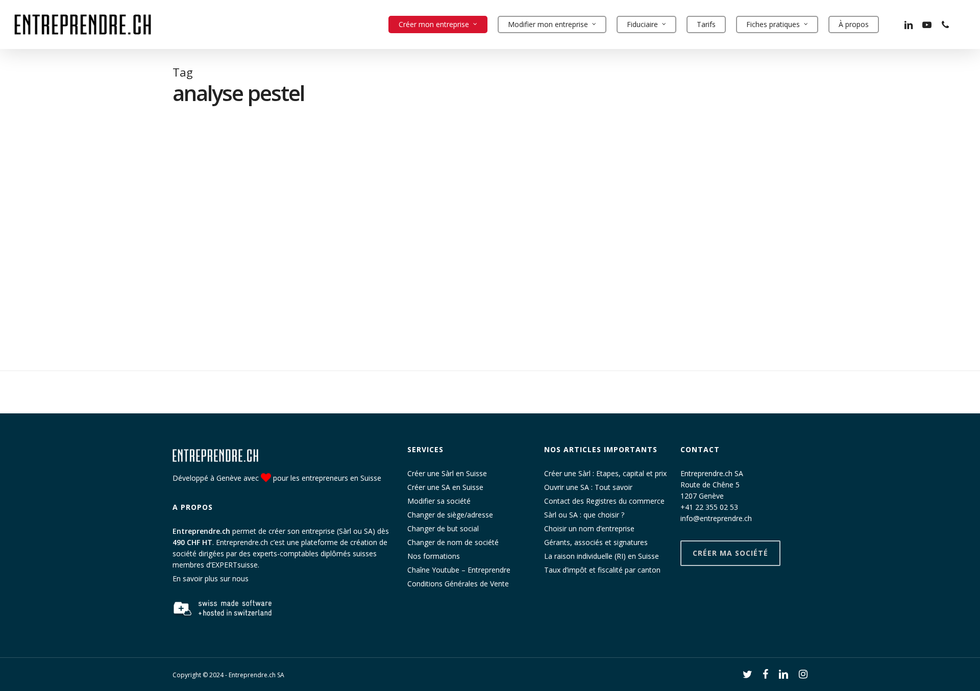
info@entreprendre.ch (716, 518)
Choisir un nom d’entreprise (589, 528)
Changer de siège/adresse (450, 515)
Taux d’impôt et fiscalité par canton (602, 570)
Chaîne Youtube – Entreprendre (458, 570)
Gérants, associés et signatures (596, 542)
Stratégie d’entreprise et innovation (59, 294)
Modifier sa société (439, 501)
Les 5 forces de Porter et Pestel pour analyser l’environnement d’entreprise (78, 269)
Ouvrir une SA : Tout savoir (588, 487)
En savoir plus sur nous (211, 578)
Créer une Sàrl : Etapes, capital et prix (605, 473)
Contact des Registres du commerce (604, 501)
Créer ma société (730, 553)
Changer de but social (443, 528)
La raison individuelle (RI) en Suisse (601, 556)
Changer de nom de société (453, 542)
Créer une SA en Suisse (445, 487)
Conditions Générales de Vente (458, 583)
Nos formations (433, 556)
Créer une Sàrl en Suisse (447, 473)
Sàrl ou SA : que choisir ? (584, 515)
